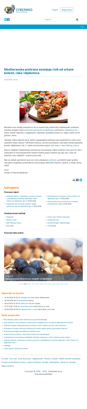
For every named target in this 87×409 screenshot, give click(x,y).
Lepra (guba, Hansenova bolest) (16, 348)
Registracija (67, 10)
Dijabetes (9, 217)
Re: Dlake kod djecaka (26, 303)
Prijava (55, 10)
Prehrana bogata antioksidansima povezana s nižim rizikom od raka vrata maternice (35, 325)
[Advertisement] (43, 46)
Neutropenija (23, 300)
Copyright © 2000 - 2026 (35, 371)
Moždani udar (11, 220)
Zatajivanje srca (53, 220)
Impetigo (7, 345)
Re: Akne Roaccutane (26, 306)
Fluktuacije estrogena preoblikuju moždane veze (22, 331)
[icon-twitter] (5, 19)
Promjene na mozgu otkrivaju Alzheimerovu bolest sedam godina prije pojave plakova (35, 328)
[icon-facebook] (8, 19)
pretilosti (52, 160)
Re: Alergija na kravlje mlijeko (29, 297)
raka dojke (55, 145)
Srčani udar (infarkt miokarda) (58, 217)
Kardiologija (51, 226)
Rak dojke (10, 226)
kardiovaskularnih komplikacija (40, 130)
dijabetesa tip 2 (72, 130)
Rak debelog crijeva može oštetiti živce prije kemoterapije (25, 319)
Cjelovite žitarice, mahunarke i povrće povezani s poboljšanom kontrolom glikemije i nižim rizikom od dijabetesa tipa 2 (24, 198)
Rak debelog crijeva (13, 223)
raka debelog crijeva (70, 145)
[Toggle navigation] (82, 27)
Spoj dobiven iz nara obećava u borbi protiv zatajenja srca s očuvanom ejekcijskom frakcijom (38, 322)
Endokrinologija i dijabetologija (58, 223)
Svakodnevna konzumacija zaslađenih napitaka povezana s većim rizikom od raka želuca (37, 337)
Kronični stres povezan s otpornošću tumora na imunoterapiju (26, 334)
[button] (6, 261)
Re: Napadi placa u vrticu (27, 309)
